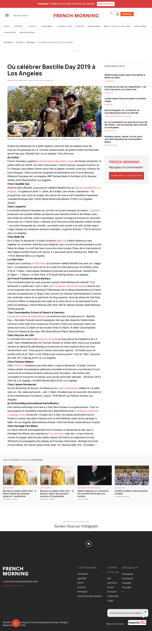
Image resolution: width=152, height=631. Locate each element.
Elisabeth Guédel (10, 499)
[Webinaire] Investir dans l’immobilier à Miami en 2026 (124, 76)
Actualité (8, 42)
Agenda (109, 81)
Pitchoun (18, 365)
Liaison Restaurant (68, 388)
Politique (31, 42)
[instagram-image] (12, 543)
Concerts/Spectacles (117, 116)
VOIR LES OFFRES (105, 4)
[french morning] (76, 15)
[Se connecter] (117, 14)
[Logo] (39, 571)
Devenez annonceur (13, 585)
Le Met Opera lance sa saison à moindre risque (125, 100)
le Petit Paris (38, 263)
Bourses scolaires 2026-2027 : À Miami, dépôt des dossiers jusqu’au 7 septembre (19, 493)
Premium (127, 14)
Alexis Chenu (82, 499)
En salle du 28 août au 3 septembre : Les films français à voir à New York (125, 88)
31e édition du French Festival (69, 286)
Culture (19, 42)
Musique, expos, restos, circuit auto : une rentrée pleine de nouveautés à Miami (123, 139)
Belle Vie (61, 240)
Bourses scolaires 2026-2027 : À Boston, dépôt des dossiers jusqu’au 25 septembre (56, 493)
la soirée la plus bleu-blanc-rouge (56, 161)
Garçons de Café (47, 339)
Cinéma (108, 93)
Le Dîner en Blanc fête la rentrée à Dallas (131, 492)
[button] (111, 13)
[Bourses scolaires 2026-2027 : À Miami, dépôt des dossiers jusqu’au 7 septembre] (20, 475)
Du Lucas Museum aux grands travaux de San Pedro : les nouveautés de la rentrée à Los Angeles (125, 125)
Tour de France (56, 433)
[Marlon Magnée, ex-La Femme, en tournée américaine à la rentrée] (94, 475)
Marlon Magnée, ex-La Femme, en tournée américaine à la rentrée (122, 111)
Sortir (108, 104)
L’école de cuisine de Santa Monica (26, 316)
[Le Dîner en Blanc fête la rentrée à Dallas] (132, 475)
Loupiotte (94, 210)
